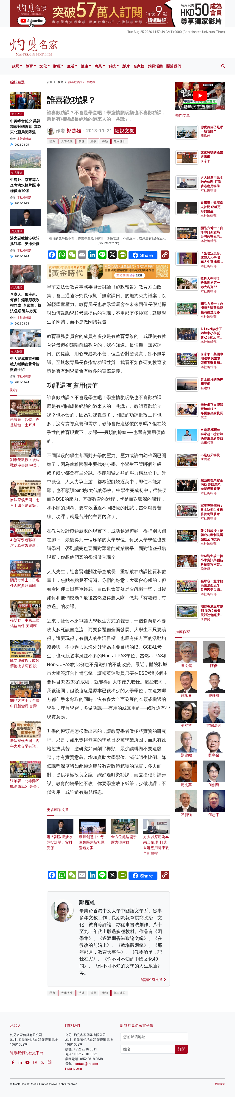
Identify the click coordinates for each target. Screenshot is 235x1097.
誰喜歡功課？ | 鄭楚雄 (81, 82)
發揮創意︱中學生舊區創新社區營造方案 (92, 842)
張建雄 (205, 388)
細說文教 (124, 130)
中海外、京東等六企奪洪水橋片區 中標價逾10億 (25, 185)
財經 (57, 66)
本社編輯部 (24, 138)
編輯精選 (207, 442)
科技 (112, 66)
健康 (84, 66)
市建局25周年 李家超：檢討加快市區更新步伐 (212, 434)
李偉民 (205, 619)
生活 (70, 66)
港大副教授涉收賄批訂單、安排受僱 (60, 842)
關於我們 (173, 66)
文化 (43, 66)
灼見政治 (16, 114)
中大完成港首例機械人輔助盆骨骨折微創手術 (24, 364)
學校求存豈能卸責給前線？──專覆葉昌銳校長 (212, 409)
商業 (98, 66)
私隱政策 (220, 1084)
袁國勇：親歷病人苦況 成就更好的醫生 (212, 207)
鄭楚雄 (74, 130)
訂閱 (181, 1049)
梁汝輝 (205, 569)
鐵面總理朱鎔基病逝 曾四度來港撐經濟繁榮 (212, 484)
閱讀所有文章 (152, 980)
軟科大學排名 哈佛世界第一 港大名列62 (210, 283)
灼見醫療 (16, 351)
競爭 (93, 141)
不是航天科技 (210, 455)
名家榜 (138, 66)
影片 (126, 66)
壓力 (52, 141)
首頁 (49, 82)
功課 (82, 141)
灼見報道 (16, 172)
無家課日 (120, 141)
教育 (29, 66)
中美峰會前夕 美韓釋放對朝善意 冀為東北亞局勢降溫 (25, 126)
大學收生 (67, 141)
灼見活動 (155, 66)
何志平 (205, 161)
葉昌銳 (205, 136)
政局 (15, 66)
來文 (204, 417)
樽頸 (105, 141)
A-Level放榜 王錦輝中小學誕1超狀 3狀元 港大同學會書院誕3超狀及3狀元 (212, 337)
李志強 (205, 459)
